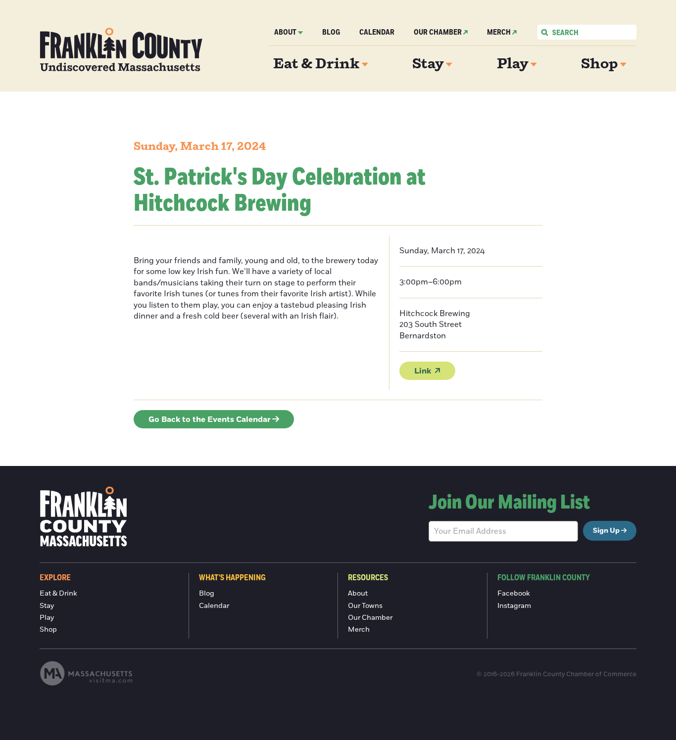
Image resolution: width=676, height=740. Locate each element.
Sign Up (606, 531)
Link (422, 371)
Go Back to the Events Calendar (209, 419)
